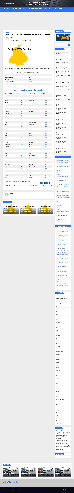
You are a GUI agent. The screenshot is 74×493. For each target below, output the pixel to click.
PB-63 (46, 148)
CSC (55, 8)
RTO (24, 8)
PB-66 (46, 155)
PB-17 (22, 131)
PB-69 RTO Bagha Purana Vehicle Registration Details (27, 211)
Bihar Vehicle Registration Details (63, 160)
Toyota (57, 412)
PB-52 (46, 124)
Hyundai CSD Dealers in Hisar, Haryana (10, 472)
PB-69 (46, 162)
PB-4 (22, 102)
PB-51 (46, 122)
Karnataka (58, 359)
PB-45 (46, 109)
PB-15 (22, 126)
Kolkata (57, 364)
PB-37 (22, 175)
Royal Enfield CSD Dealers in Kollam (63, 148)
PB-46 (46, 111)
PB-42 (46, 102)
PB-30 (22, 159)
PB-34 (22, 168)
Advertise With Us (44, 489)
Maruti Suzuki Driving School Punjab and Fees (40, 185)
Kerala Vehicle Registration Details (63, 197)
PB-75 (46, 175)
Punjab (10, 181)
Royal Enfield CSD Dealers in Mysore (63, 89)
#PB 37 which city (42, 38)
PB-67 (46, 157)
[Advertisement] (37, 20)
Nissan (57, 386)
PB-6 (22, 106)
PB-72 (46, 168)
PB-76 (46, 177)
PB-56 (46, 133)
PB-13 (22, 122)
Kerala (57, 362)
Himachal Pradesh (59, 351)
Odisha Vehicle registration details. (63, 186)
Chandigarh (58, 322)
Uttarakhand (58, 420)
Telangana (58, 410)
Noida (57, 388)
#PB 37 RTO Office (36, 38)
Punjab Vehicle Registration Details (28, 90)
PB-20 (22, 137)
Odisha (57, 391)
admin (12, 37)
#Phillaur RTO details (13, 40)
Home (39, 489)
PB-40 (46, 98)
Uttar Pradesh (59, 418)
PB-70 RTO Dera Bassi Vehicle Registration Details (45, 211)
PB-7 (22, 109)
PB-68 (46, 159)
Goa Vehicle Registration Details (63, 195)
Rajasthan (58, 396)
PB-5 (22, 104)
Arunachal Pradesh (59, 303)
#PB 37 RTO (16, 38)
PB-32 (22, 164)
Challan (57, 319)
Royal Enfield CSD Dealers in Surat (63, 99)
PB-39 (46, 95)
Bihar (57, 311)
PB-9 (22, 113)
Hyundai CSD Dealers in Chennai (62, 86)
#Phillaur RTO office (28, 40)
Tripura (57, 415)
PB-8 (22, 111)
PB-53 (46, 126)
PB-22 (22, 142)
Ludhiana (58, 370)
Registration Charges (12, 8)
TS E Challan (58, 457)
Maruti (57, 380)
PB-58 (46, 137)
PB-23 (22, 144)
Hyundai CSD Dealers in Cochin (62, 59)
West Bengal (58, 423)
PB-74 (46, 173)
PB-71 (46, 166)
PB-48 (46, 115)
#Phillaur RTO (47, 38)
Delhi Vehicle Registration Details (63, 166)
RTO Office (7, 181)
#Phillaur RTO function (20, 40)
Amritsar (58, 295)
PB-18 (22, 133)
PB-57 (46, 135)
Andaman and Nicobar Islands (62, 298)
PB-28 (22, 155)
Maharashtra (58, 375)
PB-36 (22, 173)
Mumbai (57, 383)
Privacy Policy (64, 489)
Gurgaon (58, 346)
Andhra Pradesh (59, 301)
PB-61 (46, 144)
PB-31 (22, 162)
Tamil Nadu (58, 404)
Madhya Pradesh (59, 372)
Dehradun (58, 335)
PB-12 (22, 120)
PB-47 (46, 113)
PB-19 (22, 135)
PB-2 (22, 98)
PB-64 (46, 151)
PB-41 (46, 100)
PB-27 (22, 153)
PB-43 (46, 104)
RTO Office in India (37, 2)
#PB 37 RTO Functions (28, 38)
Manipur (57, 378)
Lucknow (58, 367)
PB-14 (22, 124)
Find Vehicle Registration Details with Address (54, 489)
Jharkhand (58, 354)
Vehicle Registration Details (35, 8)
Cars (50, 8)
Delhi (57, 338)
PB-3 (22, 100)
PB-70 (46, 164)
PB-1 (22, 95)
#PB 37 (12, 38)
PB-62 (46, 146)
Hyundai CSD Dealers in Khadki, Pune (28, 472)
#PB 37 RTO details (21, 38)
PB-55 (46, 131)
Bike (20, 8)
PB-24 (22, 146)
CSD (46, 8)
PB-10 (22, 115)
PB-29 (22, 157)
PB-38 (22, 177)
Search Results (69, 489)
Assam (57, 306)
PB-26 (22, 151)
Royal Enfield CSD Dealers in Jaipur (63, 134)
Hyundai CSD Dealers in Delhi (62, 62)
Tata (57, 407)
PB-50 (46, 120)
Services (60, 8)
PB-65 (46, 153)
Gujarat (57, 343)
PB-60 (46, 142)
